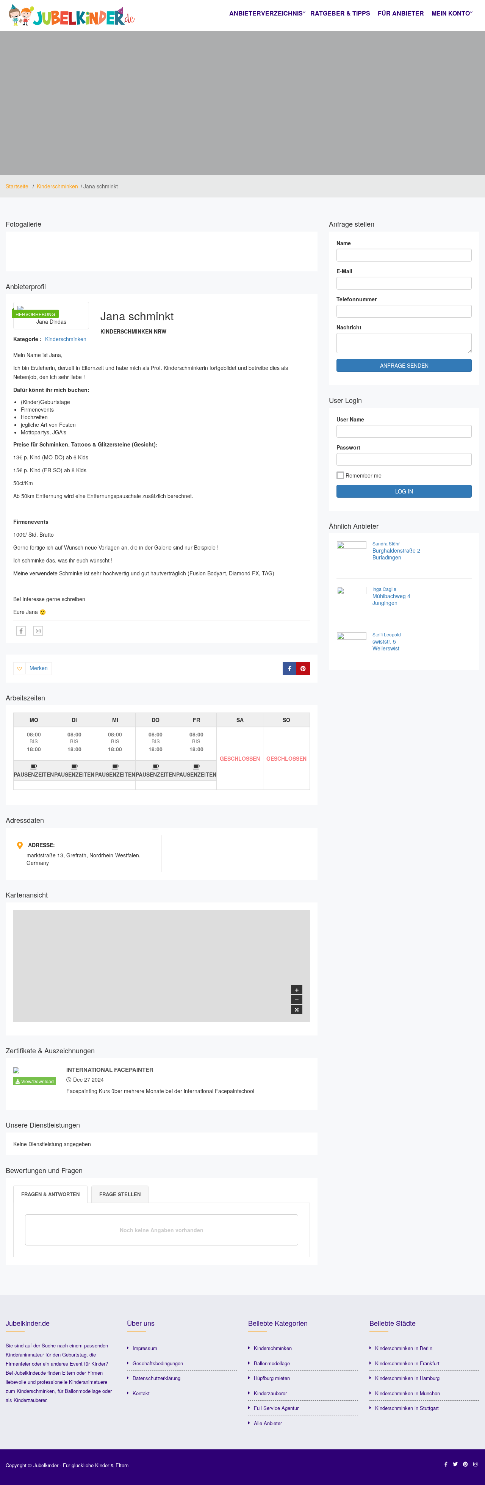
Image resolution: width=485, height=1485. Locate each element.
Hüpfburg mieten (272, 1378)
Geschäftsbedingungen (158, 1363)
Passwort (348, 447)
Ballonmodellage (272, 1363)
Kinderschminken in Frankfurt (407, 1363)
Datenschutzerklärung (156, 1378)
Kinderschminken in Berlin (403, 1348)
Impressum (145, 1348)
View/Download (37, 1081)
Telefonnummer (356, 299)
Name (343, 243)
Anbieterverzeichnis (266, 13)
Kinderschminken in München (407, 1393)
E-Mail (344, 271)
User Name (350, 419)
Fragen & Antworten (50, 1194)
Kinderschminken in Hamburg (407, 1378)
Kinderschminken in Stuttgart (407, 1407)
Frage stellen (120, 1194)
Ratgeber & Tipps (340, 13)
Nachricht (348, 327)
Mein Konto (451, 13)
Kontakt (141, 1393)
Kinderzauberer (270, 1393)
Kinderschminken (57, 186)
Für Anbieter (401, 13)
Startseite (18, 186)
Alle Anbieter (268, 1423)
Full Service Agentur (276, 1407)
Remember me (364, 475)
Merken (39, 668)
